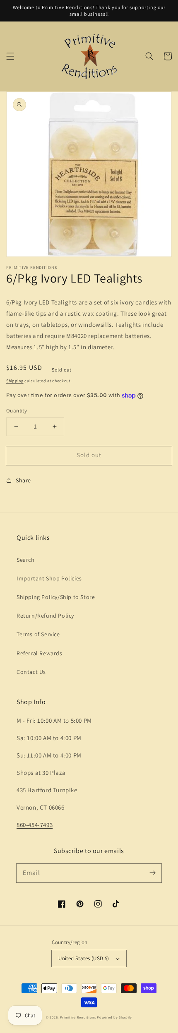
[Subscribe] (152, 873)
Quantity (16, 410)
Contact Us (31, 672)
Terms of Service (38, 634)
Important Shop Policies (49, 578)
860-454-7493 (35, 825)
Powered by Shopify (114, 1017)
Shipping (15, 380)
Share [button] (23, 480)
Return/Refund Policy (45, 615)
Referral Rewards (40, 653)
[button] (10, 56)
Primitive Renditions (78, 1017)
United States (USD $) (83, 958)
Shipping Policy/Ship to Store (56, 597)
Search (26, 559)
